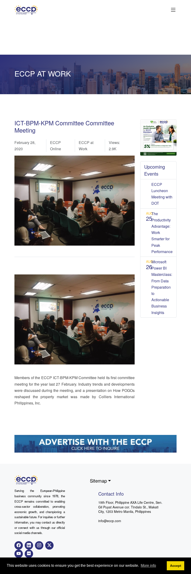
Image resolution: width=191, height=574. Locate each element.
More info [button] (148, 565)
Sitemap (98, 480)
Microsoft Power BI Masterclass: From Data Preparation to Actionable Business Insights (161, 287)
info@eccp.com (109, 520)
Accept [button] (175, 565)
